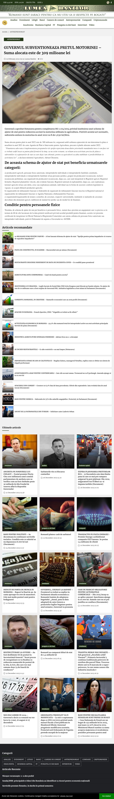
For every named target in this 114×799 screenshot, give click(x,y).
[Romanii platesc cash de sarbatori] (57, 514)
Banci (42, 20)
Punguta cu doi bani (66, 25)
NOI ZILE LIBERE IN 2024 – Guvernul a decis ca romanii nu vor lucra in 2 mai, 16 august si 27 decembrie (19, 719)
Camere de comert (55, 20)
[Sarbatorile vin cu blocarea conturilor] (57, 451)
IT (54, 25)
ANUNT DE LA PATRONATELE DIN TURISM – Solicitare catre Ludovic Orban (44, 412)
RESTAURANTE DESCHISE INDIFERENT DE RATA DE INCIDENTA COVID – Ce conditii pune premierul (54, 262)
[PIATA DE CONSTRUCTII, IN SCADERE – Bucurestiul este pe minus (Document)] (7, 250)
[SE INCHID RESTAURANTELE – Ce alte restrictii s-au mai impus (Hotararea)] (7, 349)
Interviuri (82, 25)
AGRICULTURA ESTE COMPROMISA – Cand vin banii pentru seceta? (41, 275)
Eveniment (24, 20)
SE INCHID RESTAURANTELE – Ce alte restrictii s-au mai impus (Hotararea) (45, 349)
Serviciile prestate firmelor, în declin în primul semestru (27, 786)
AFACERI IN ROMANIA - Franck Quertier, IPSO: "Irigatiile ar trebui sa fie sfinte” (46, 312)
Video (91, 25)
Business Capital (43, 25)
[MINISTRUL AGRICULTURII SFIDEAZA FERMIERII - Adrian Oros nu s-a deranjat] (7, 337)
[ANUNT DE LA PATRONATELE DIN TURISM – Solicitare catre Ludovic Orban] (7, 411)
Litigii (35, 20)
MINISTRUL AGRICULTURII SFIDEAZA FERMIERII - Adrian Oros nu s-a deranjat (46, 337)
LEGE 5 (40, 2)
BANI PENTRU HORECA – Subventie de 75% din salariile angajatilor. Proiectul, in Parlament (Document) (56, 399)
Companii (87, 20)
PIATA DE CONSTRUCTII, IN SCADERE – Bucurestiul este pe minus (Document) (46, 250)
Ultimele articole (11, 427)
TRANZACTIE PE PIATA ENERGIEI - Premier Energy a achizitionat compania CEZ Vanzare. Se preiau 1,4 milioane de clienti (94, 538)
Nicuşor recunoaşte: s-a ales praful (18, 776)
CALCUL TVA (30, 2)
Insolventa (28, 25)
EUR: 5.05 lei (19, 2)
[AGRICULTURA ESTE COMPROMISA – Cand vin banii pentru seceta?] (7, 275)
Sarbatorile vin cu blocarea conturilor (53, 473)
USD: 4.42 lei (7, 2)
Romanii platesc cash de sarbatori (56, 534)
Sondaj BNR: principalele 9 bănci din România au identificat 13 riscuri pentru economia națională (46, 781)
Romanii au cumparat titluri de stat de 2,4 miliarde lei (56, 653)
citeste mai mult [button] (66, 796)
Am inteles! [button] (106, 796)
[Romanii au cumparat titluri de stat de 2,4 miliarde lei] (57, 632)
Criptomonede (100, 20)
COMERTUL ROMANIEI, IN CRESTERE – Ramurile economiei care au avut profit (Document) (51, 300)
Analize (13, 20)
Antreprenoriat (73, 20)
